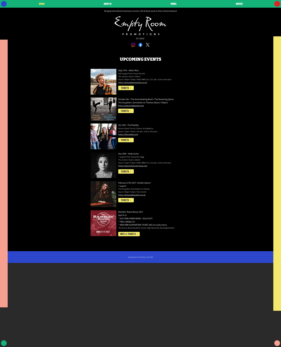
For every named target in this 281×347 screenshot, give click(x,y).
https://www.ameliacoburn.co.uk (131, 195)
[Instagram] (133, 44)
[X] (147, 44)
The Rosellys (133, 125)
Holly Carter (133, 153)
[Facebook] (140, 44)
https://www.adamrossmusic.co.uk (132, 82)
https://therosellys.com (128, 134)
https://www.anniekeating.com (131, 105)
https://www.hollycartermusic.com (132, 166)
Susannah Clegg (137, 157)
